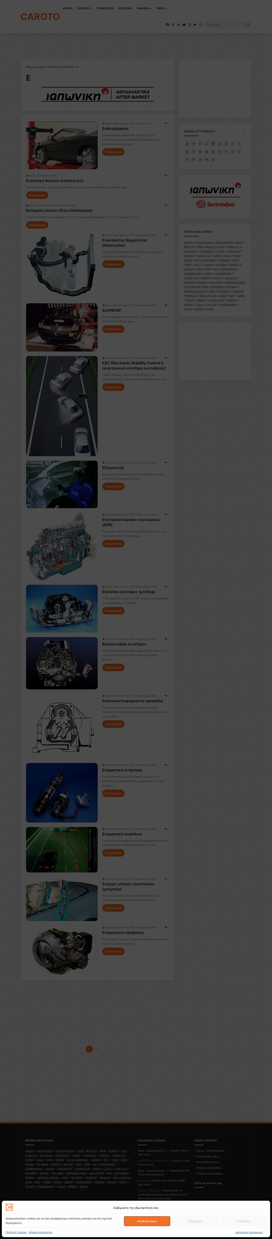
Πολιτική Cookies (16, 1232)
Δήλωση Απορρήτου (40, 1232)
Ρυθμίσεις (243, 1221)
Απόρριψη (195, 1221)
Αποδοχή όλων (147, 1221)
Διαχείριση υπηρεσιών (249, 1232)
